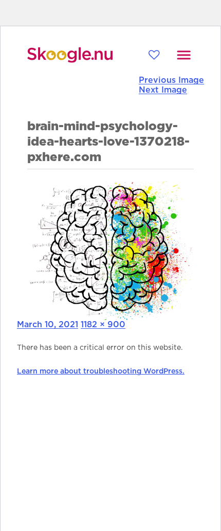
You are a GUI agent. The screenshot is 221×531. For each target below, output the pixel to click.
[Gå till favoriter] (154, 55)
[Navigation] (184, 55)
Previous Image (171, 80)
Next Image (163, 90)
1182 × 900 (103, 325)
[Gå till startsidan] (70, 55)
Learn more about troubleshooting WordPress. (101, 371)
